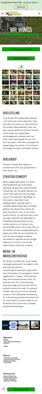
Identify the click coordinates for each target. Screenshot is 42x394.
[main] (21, 30)
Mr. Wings (28, 197)
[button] (2, 13)
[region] (21, 5)
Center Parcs (23, 118)
